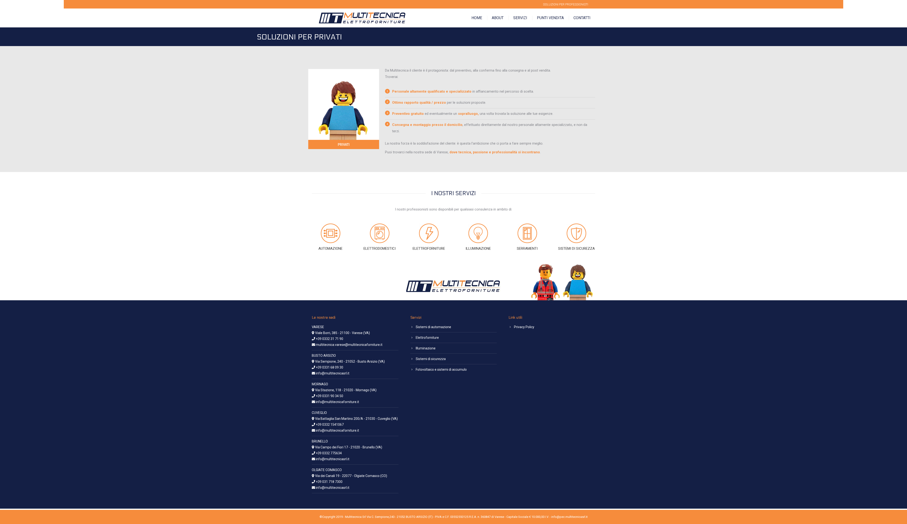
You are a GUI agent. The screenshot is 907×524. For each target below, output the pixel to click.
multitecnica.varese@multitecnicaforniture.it (349, 345)
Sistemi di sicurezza (431, 359)
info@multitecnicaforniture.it (337, 402)
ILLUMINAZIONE (478, 248)
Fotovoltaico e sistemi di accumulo (441, 369)
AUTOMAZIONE (330, 248)
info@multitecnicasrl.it (332, 373)
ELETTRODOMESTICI (380, 248)
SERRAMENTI (527, 248)
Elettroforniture (427, 337)
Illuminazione (426, 348)
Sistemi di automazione (433, 327)
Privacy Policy (524, 327)
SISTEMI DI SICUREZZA (576, 248)
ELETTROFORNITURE (429, 248)
